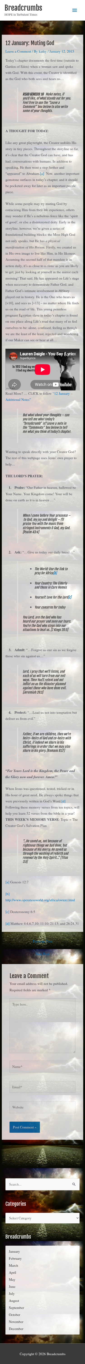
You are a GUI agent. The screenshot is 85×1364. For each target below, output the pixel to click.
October (14, 1314)
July (12, 1293)
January (14, 1251)
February (15, 1258)
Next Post (42, 954)
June (12, 1286)
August (14, 1300)
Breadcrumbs (23, 7)
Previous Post (42, 941)
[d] (63, 801)
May (12, 1279)
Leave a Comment (18, 51)
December (16, 1328)
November (16, 1321)
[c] (69, 597)
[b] (55, 573)
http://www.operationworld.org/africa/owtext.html (40, 900)
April (12, 1272)
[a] (42, 173)
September (16, 1307)
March (13, 1265)
